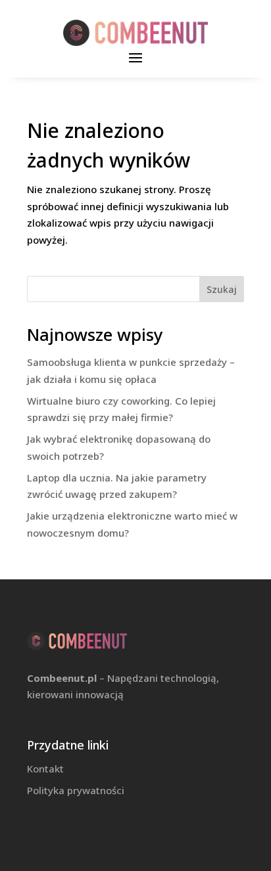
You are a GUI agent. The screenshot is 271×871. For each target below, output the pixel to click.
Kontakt (45, 768)
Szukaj (222, 289)
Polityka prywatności (75, 790)
